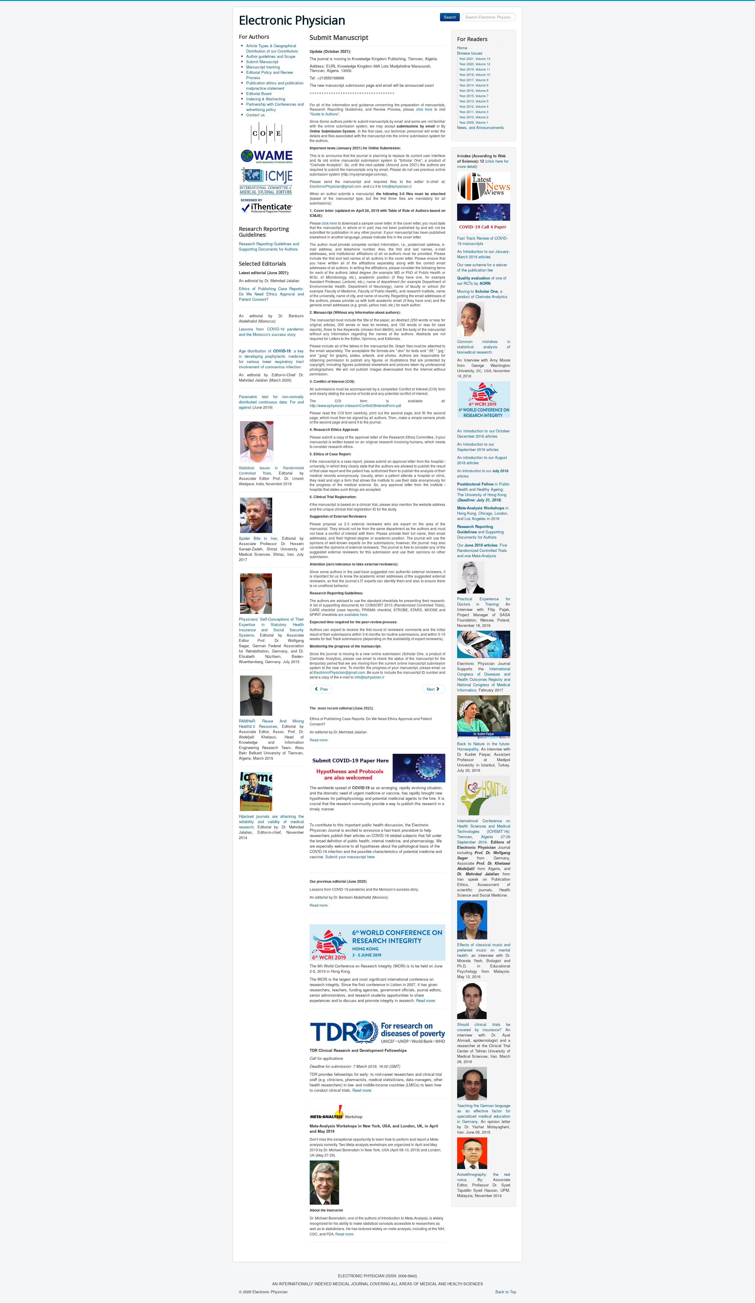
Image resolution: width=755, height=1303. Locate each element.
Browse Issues (469, 53)
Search (450, 17)
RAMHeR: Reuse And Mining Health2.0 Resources (271, 723)
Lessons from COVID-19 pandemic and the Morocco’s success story (271, 331)
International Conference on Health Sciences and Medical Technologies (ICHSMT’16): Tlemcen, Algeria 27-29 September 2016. (483, 831)
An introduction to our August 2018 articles (482, 460)
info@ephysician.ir (397, 186)
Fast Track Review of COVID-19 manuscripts (482, 240)
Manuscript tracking (263, 67)
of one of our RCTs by (481, 280)
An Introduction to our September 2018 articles (478, 446)
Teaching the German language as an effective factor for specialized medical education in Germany (483, 1113)
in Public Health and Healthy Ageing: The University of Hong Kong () (483, 492)
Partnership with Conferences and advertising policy (275, 106)
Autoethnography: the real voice (483, 1176)
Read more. (319, 739)
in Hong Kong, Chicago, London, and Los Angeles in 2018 (482, 513)
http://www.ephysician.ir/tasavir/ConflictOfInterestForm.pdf (355, 405)
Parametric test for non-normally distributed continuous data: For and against (271, 402)
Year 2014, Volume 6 (473, 85)
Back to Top (505, 1291)
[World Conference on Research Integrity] (483, 399)
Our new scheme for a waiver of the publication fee (482, 267)
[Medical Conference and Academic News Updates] (483, 186)
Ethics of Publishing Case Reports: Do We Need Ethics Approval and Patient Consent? (271, 294)
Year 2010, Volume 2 (473, 117)
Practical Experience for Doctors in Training (483, 601)
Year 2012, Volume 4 (473, 106)
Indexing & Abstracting (265, 99)
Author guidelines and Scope (270, 56)
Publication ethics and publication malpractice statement (274, 85)
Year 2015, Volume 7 (473, 95)
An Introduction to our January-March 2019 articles (483, 253)
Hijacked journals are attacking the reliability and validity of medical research (271, 821)
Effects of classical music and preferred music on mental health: (483, 950)
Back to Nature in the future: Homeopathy (483, 746)
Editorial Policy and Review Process (269, 74)
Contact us (255, 114)
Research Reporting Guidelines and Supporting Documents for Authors (269, 246)
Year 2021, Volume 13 (474, 58)
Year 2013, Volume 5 (473, 101)
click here (424, 109)
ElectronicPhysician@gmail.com (335, 186)
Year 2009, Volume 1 (473, 122)
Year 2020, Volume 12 (474, 63)
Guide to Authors (324, 113)
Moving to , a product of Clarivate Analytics (482, 293)
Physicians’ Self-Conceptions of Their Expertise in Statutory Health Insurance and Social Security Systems (271, 627)
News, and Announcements (480, 127)
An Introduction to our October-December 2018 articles (483, 433)
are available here (352, 614)
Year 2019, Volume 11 (474, 69)
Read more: (426, 1000)
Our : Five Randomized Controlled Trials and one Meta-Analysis (482, 550)
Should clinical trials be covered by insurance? (483, 1026)
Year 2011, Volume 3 (473, 111)
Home (462, 47)
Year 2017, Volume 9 (473, 79)
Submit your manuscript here (350, 856)
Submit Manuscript (262, 61)
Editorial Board (258, 93)
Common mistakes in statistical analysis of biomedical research (483, 347)
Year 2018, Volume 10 (474, 74)
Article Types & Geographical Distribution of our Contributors (272, 48)
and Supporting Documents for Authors (480, 532)
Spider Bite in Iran (258, 538)
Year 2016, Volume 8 (473, 90)
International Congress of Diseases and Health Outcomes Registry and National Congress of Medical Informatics (483, 679)
